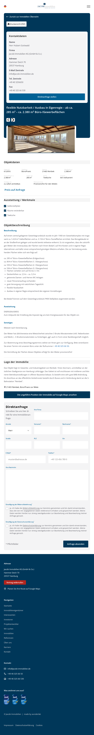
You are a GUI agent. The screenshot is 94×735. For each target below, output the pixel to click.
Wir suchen (8, 628)
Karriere (7, 647)
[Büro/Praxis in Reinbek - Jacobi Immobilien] (46, 6)
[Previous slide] (8, 120)
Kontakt (7, 651)
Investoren (8, 619)
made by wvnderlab (32, 714)
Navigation (9, 600)
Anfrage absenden (75, 544)
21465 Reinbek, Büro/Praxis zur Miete (22, 387)
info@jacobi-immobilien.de (21, 74)
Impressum (8, 725)
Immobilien (9, 633)
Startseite (8, 605)
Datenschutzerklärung (32, 525)
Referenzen (8, 638)
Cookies (39, 725)
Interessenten (9, 615)
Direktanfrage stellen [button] (47, 97)
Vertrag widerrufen (14, 582)
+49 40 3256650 (16, 82)
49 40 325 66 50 (62, 346)
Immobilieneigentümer (13, 610)
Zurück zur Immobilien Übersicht (24, 17)
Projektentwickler (11, 624)
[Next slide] (13, 120)
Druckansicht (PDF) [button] (17, 24)
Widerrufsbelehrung (31, 508)
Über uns (8, 642)
